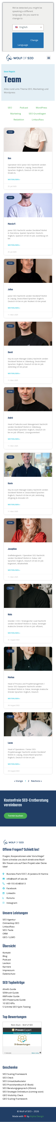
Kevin (10, 483)
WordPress (41, 107)
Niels (10, 615)
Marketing (15, 113)
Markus (11, 677)
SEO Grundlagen (37, 113)
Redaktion (19, 119)
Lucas (10, 743)
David (10, 352)
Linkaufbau (38, 119)
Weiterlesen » (14, 179)
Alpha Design (37, 1116)
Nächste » (36, 780)
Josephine (12, 549)
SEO (10, 107)
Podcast (24, 107)
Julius (10, 290)
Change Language (28, 42)
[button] (48, 58)
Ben (9, 158)
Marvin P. (12, 224)
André (10, 418)
